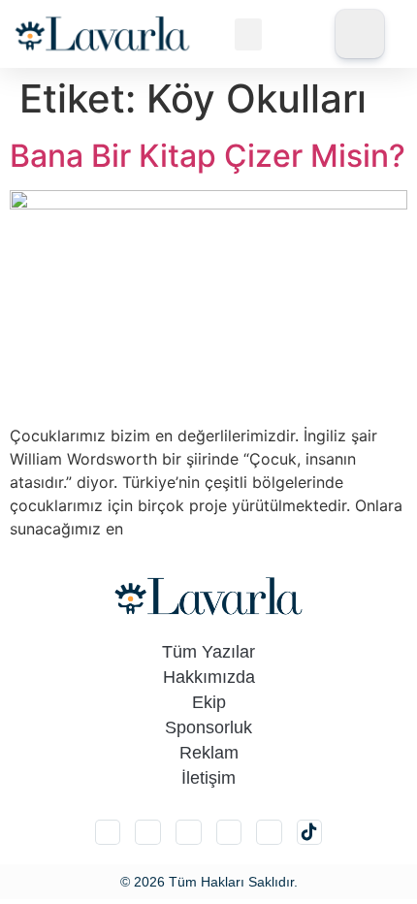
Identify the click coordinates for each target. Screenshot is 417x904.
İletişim (208, 778)
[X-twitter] (148, 833)
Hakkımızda (209, 677)
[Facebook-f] (229, 833)
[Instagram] (108, 833)
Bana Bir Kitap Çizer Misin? (207, 156)
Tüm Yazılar (208, 652)
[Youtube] (269, 833)
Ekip (209, 702)
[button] (248, 34)
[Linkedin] (189, 833)
